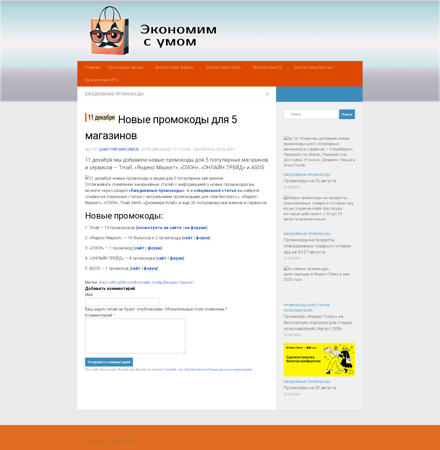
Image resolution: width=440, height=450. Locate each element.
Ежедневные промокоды (114, 94)
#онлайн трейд (148, 282)
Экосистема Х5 (267, 67)
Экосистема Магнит (313, 67)
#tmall (116, 282)
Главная (92, 67)
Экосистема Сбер (223, 67)
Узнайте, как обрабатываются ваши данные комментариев (208, 369)
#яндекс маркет (178, 282)
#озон (128, 282)
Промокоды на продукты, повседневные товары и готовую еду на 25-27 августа (317, 245)
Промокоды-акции (125, 67)
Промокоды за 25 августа (310, 180)
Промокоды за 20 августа (310, 387)
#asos (105, 282)
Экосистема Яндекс (174, 67)
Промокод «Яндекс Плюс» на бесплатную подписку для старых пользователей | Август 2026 (318, 322)
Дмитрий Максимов (119, 149)
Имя (89, 294)
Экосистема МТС (101, 80)
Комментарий (100, 315)
